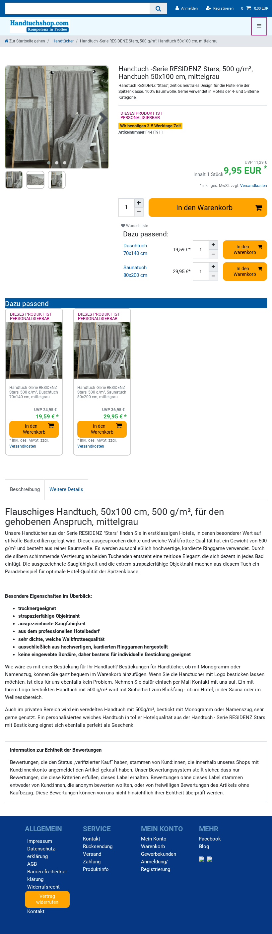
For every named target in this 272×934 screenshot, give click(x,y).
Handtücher (62, 41)
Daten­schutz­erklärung (41, 852)
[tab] (25, 489)
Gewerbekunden (158, 854)
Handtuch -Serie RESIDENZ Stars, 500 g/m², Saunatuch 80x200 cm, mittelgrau (101, 392)
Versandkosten (253, 185)
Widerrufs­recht (43, 887)
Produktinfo (96, 869)
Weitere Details (66, 489)
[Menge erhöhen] (139, 203)
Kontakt (35, 911)
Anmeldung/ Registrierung (155, 865)
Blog (204, 846)
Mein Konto (154, 839)
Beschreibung (25, 489)
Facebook (210, 839)
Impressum (39, 841)
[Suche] (158, 8)
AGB (32, 864)
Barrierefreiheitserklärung (47, 875)
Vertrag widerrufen (47, 899)
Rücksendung (97, 846)
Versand (92, 854)
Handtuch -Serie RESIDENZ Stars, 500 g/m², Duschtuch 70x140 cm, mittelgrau (33, 392)
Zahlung (92, 862)
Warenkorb (153, 846)
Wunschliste (136, 225)
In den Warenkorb (204, 207)
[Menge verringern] (139, 212)
